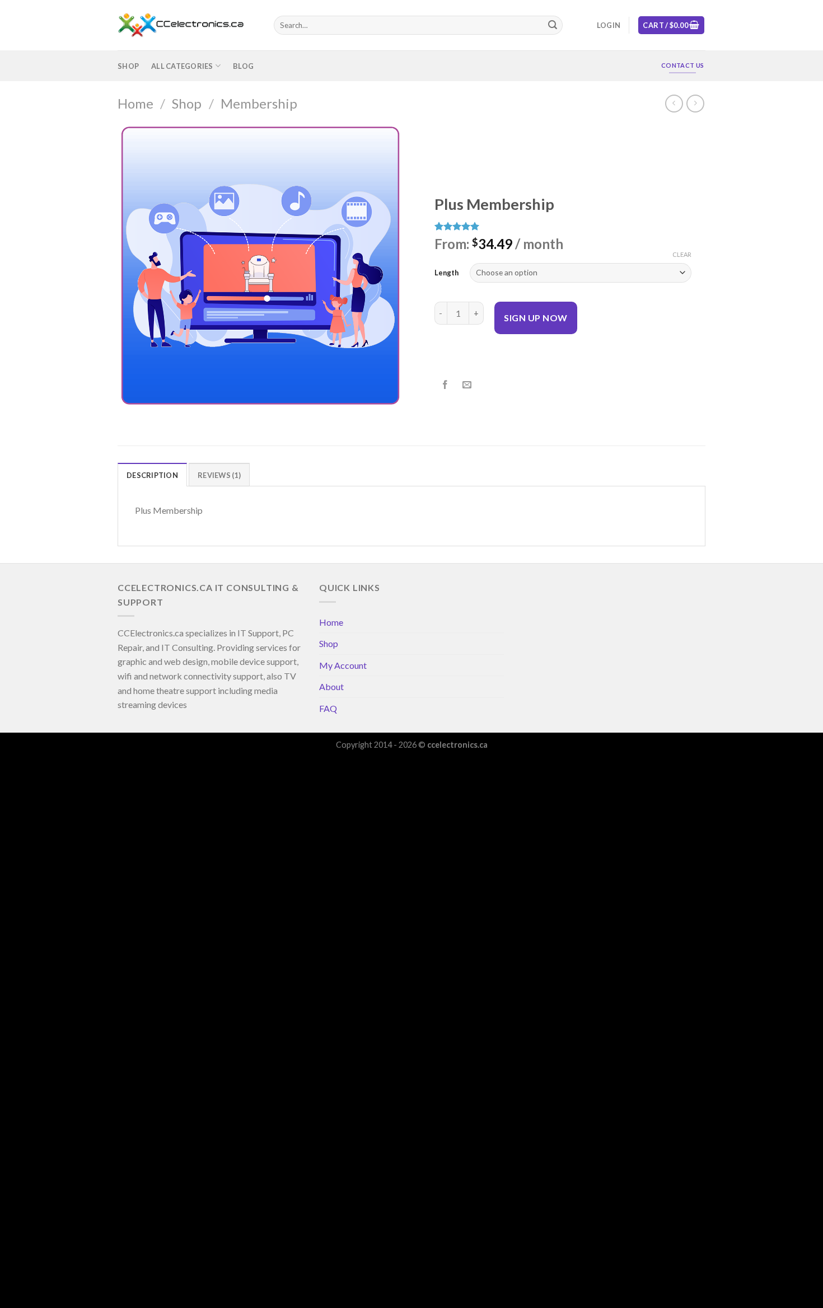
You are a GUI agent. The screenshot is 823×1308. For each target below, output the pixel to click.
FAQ (328, 708)
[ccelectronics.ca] (187, 25)
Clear (681, 254)
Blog (243, 66)
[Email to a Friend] (467, 385)
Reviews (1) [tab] (219, 475)
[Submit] (552, 25)
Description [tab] (152, 475)
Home (135, 103)
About (331, 686)
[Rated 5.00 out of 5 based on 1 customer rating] (562, 226)
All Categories (182, 66)
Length (446, 272)
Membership (259, 103)
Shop (128, 66)
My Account (343, 665)
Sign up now (535, 317)
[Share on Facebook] (445, 385)
